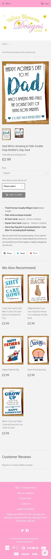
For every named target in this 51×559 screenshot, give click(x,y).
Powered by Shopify (24, 542)
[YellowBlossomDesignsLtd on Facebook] (27, 531)
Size (4, 168)
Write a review (26, 465)
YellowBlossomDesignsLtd (28, 539)
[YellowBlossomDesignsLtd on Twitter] (22, 531)
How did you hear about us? (14, 180)
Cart (47, 3)
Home (4, 44)
